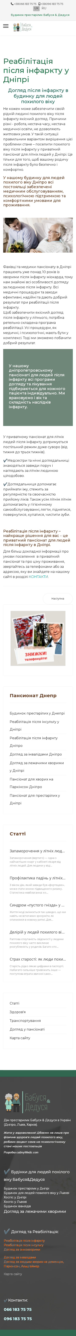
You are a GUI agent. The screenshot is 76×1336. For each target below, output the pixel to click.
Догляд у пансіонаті (27, 1029)
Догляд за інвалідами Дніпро (36, 754)
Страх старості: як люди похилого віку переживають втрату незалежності (38, 959)
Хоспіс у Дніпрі (15, 1197)
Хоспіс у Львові (15, 1202)
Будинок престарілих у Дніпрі (26, 1188)
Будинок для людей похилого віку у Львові (36, 1193)
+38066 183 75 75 (25, 3)
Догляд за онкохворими (22, 1249)
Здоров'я (18, 1012)
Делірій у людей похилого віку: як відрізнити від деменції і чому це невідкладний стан (38, 932)
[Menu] (5, 26)
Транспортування (25, 1021)
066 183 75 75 (17, 1309)
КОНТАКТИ (38, 577)
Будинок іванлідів (17, 1206)
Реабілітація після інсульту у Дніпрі (34, 725)
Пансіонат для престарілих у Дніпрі (35, 799)
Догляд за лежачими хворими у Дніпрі (37, 767)
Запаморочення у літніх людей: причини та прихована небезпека (38, 850)
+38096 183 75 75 (52, 3)
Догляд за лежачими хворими (35, 1211)
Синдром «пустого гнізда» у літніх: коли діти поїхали (38, 905)
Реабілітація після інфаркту (24, 1241)
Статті (14, 1003)
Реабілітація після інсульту (23, 1245)
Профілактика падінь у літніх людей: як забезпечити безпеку (38, 877)
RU (44, 8)
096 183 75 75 (18, 1318)
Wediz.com (31, 1152)
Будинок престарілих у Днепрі (37, 713)
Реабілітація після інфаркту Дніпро (34, 742)
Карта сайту (20, 1038)
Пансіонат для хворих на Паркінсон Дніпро (31, 783)
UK (36, 8)
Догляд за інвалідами (20, 1257)
